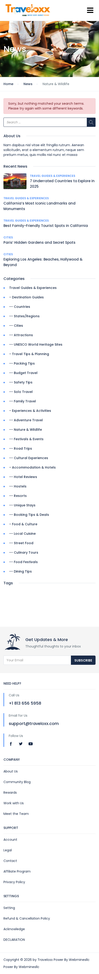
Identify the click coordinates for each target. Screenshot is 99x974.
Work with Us (13, 803)
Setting (9, 908)
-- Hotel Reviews (23, 477)
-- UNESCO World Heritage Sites (35, 344)
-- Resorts (18, 495)
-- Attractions (21, 335)
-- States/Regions (24, 316)
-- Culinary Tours (23, 552)
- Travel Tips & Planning (29, 354)
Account (10, 839)
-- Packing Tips (22, 363)
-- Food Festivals (23, 562)
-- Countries (19, 306)
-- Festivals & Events (26, 439)
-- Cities (16, 325)
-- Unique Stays (22, 505)
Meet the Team (16, 813)
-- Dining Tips (20, 571)
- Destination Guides (26, 297)
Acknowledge (14, 929)
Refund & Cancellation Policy (26, 918)
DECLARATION (14, 939)
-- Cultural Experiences (28, 458)
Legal (7, 850)
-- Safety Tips (20, 382)
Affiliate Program (17, 871)
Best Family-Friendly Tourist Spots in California (45, 225)
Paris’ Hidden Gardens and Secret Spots (39, 242)
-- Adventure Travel (26, 420)
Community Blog (17, 782)
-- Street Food (21, 543)
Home (8, 84)
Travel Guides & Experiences (52, 176)
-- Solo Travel (21, 391)
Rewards (10, 792)
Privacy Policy (14, 882)
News (27, 84)
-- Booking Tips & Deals (29, 514)
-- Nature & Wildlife (25, 429)
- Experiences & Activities (30, 410)
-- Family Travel (22, 401)
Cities (8, 237)
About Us (10, 771)
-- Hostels (17, 486)
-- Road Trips (20, 448)
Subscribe (83, 660)
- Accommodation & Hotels (32, 467)
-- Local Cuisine (22, 533)
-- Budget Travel (23, 373)
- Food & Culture (23, 524)
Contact (10, 860)
